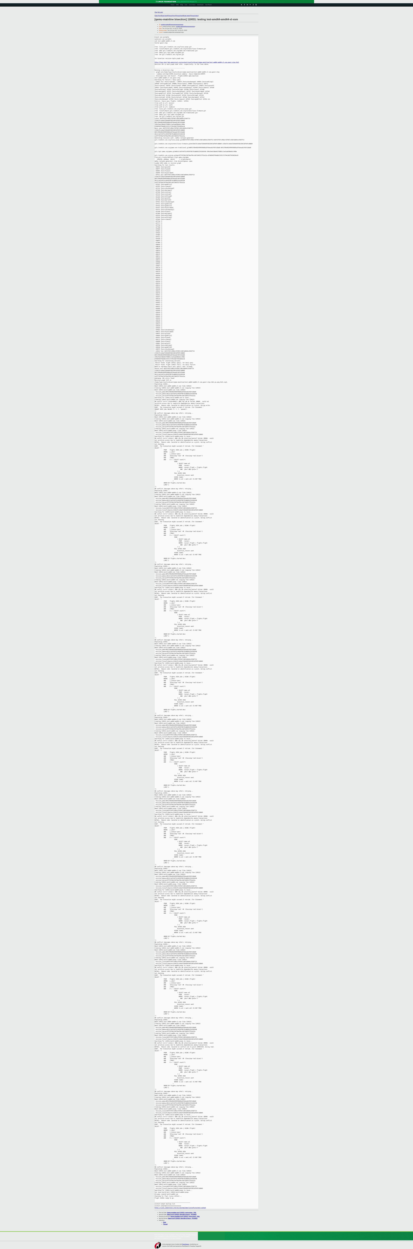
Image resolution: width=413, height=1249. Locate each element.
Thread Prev (171, 15)
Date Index (186, 15)
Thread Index (194, 15)
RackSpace (185, 1244)
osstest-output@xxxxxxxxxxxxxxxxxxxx (172, 24)
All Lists (160, 12)
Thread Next (179, 15)
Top (156, 12)
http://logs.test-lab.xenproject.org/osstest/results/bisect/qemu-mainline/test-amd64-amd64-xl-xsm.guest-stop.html (197, 62)
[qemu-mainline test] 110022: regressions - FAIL (181, 1212)
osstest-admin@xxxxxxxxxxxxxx (185, 26)
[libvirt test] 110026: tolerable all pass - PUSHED (181, 1214)
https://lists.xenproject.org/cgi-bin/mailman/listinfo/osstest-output (180, 1208)
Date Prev (158, 15)
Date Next (164, 15)
